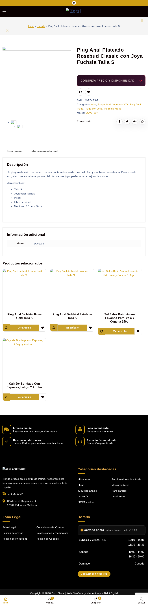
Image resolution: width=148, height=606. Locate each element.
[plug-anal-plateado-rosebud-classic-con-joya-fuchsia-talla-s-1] (37, 81)
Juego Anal (104, 104)
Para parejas (119, 490)
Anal (93, 104)
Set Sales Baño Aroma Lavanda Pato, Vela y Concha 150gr (120, 318)
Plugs (80, 108)
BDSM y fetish (86, 502)
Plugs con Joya (94, 108)
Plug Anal (135, 104)
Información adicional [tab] (44, 151)
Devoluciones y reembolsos (52, 533)
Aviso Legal (9, 527)
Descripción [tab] (14, 151)
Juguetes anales (87, 490)
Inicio (31, 26)
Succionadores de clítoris (126, 479)
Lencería (83, 496)
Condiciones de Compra (50, 527)
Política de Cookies (47, 538)
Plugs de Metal (112, 108)
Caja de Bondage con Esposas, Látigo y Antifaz (24, 385)
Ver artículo (24, 327)
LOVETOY (92, 112)
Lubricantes (118, 496)
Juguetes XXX (120, 104)
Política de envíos (13, 533)
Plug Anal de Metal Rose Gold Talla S (24, 316)
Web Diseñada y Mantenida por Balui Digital (92, 593)
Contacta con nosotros (94, 573)
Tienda (41, 26)
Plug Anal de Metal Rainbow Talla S (72, 316)
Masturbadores (120, 485)
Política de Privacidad (15, 538)
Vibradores (84, 479)
